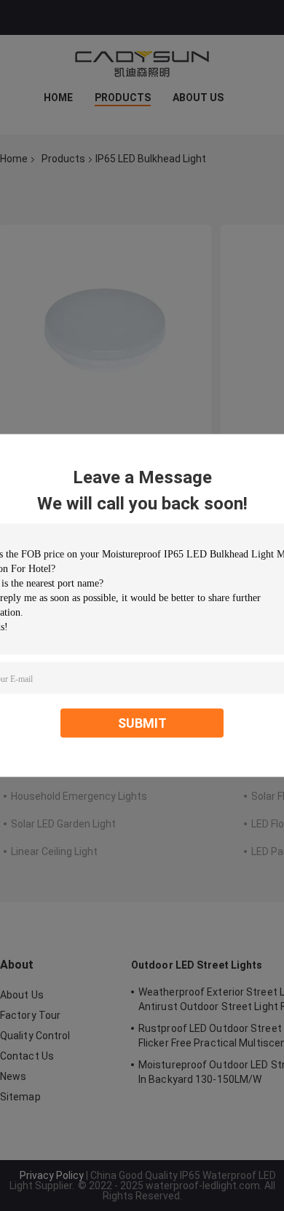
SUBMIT (142, 723)
